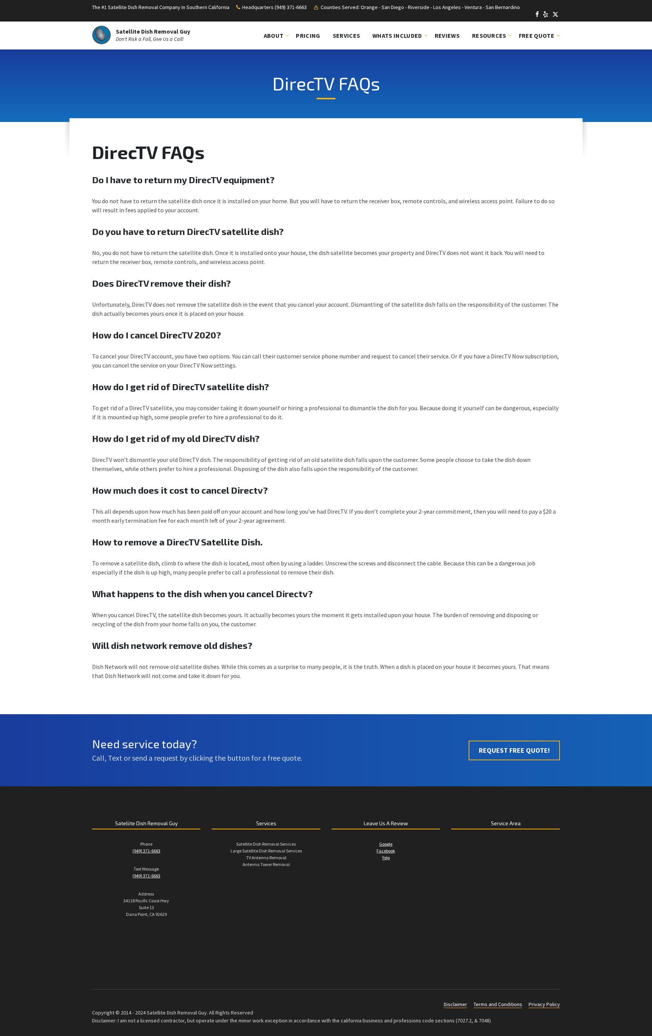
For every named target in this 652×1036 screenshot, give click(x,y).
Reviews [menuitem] (447, 35)
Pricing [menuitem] (308, 35)
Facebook (386, 851)
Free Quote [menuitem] (536, 35)
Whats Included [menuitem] (397, 35)
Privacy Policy (544, 1004)
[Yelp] (546, 15)
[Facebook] (537, 15)
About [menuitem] (274, 35)
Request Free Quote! (514, 750)
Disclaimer (455, 1004)
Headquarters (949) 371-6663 (274, 7)
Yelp (386, 857)
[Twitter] (555, 15)
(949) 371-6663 (146, 851)
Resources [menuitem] (489, 35)
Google (385, 844)
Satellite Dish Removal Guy (153, 31)
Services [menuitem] (346, 35)
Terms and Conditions (498, 1004)
